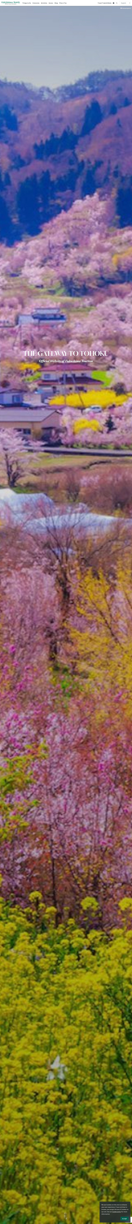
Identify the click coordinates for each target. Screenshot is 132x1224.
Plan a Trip (62, 3)
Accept (124, 1219)
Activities (44, 3)
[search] (116, 3)
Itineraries (35, 3)
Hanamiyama (126, 8)
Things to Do (26, 3)
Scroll (64, 1216)
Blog (56, 3)
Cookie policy (116, 1212)
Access (51, 3)
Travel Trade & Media (104, 3)
